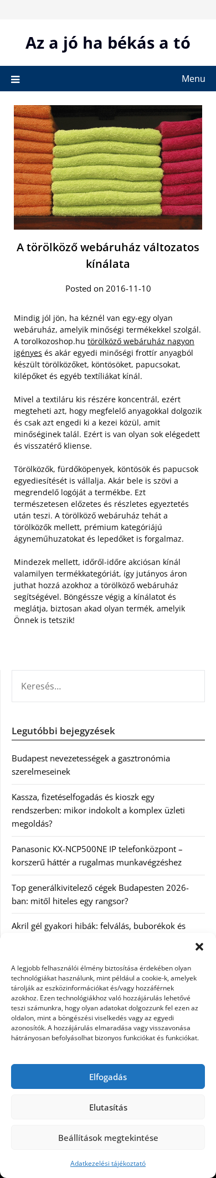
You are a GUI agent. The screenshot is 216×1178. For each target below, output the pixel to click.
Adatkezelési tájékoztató (108, 1163)
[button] (199, 946)
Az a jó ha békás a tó (108, 42)
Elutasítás (108, 1107)
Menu (193, 78)
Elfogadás (108, 1076)
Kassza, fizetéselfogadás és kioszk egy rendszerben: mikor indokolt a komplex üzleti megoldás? (98, 810)
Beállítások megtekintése (108, 1137)
